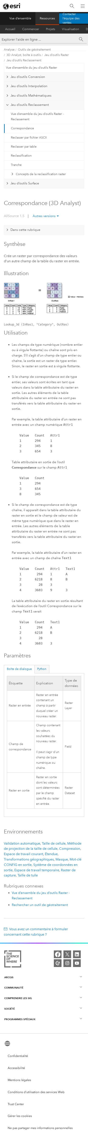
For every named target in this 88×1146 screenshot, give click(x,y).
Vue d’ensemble (20, 18)
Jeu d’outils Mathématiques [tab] (30, 95)
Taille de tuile (28, 875)
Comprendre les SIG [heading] (18, 998)
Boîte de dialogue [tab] (19, 669)
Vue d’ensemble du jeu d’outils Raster (31, 67)
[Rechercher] (72, 6)
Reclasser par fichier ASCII (29, 137)
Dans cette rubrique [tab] (25, 230)
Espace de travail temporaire (36, 870)
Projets (50, 29)
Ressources (47, 18)
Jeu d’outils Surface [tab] (24, 183)
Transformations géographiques (29, 859)
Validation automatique (22, 843)
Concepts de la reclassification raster (41, 174)
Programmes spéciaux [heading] (19, 1019)
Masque (62, 859)
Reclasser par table (24, 146)
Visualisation (70, 29)
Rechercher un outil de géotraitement (40, 905)
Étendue (51, 854)
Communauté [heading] (13, 987)
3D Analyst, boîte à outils (23, 55)
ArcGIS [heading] (8, 977)
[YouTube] (77, 963)
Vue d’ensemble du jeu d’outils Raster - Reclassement (37, 116)
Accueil (10, 29)
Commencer (30, 29)
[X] (67, 954)
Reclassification (21, 155)
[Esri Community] (58, 963)
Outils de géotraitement (34, 49)
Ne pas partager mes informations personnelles (40, 1128)
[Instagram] (67, 963)
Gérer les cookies (20, 1116)
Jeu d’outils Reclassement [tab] (29, 105)
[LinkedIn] (77, 954)
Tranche (16, 165)
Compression (69, 849)
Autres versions (44, 216)
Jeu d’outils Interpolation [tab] (28, 86)
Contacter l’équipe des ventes (71, 18)
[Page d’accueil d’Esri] (12, 6)
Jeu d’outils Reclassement (23, 60)
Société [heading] (9, 1008)
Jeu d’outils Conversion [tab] (27, 77)
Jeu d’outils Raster (56, 55)
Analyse (9, 49)
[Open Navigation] (82, 6)
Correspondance (22, 128)
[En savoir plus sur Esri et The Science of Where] (12, 959)
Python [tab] (41, 669)
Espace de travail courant (23, 854)
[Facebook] (58, 954)
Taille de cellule (54, 843)
